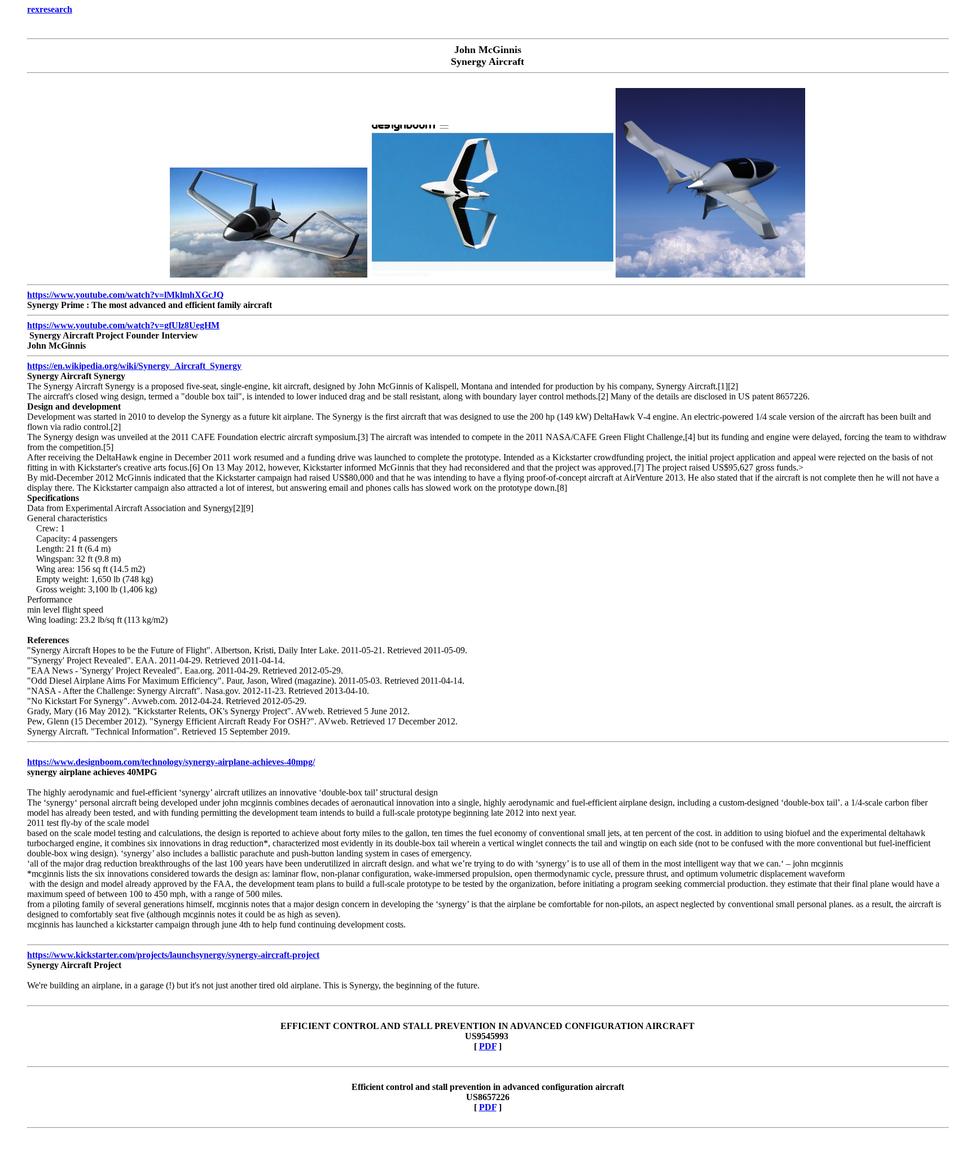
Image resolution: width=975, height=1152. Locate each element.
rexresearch (49, 9)
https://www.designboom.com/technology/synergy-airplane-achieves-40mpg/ (171, 762)
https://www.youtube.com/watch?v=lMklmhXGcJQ (125, 295)
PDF (488, 1046)
